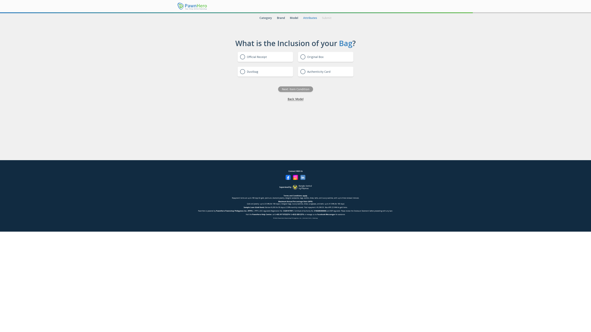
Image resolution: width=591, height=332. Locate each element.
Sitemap (315, 218)
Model (294, 18)
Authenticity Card (318, 71)
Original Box (315, 57)
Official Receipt (257, 57)
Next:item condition (295, 89)
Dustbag (252, 71)
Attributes (310, 18)
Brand (281, 18)
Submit (327, 18)
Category (265, 18)
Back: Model (296, 99)
